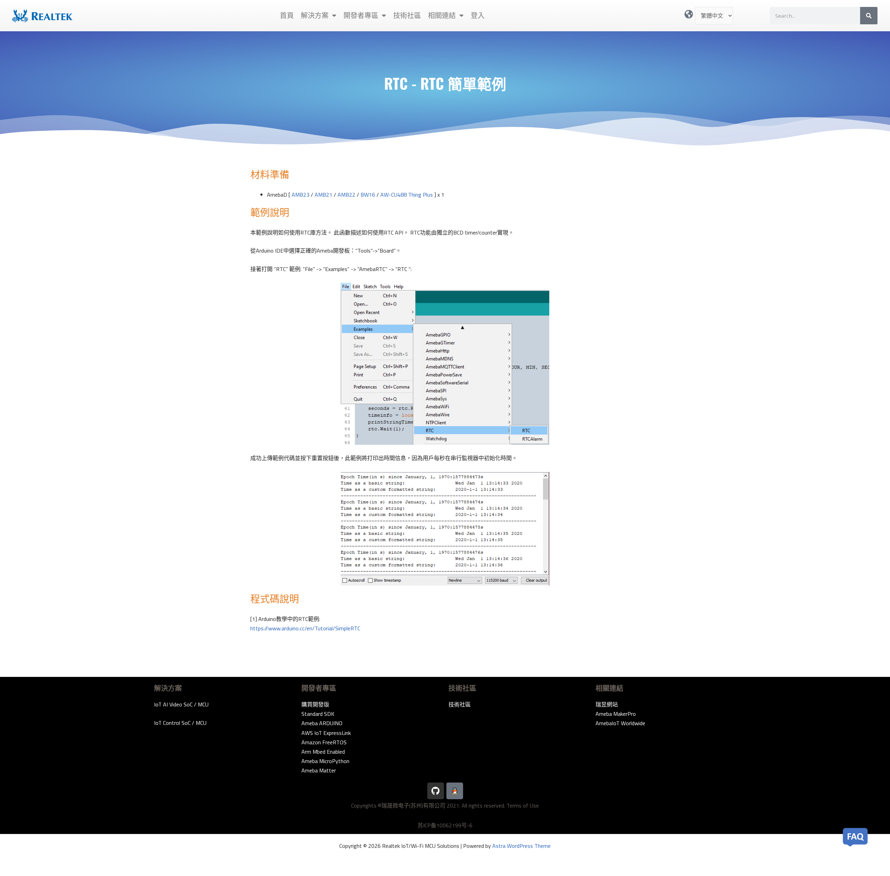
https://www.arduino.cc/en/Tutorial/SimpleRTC (305, 628)
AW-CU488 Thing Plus (406, 194)
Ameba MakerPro (616, 714)
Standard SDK (317, 714)
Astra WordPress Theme (521, 846)
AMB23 (300, 194)
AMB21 (323, 194)
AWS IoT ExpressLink (326, 733)
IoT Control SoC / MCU (180, 723)
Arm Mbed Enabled (323, 751)
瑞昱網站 (607, 704)
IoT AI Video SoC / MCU (181, 704)
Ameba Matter (318, 770)
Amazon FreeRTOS (324, 742)
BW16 (368, 194)
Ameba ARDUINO (321, 723)
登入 (478, 15)
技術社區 (407, 15)
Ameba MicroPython (325, 761)
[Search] (868, 15)
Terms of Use (523, 805)
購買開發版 (315, 704)
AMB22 (346, 194)
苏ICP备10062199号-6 (445, 825)
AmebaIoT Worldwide (620, 723)
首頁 (287, 15)
